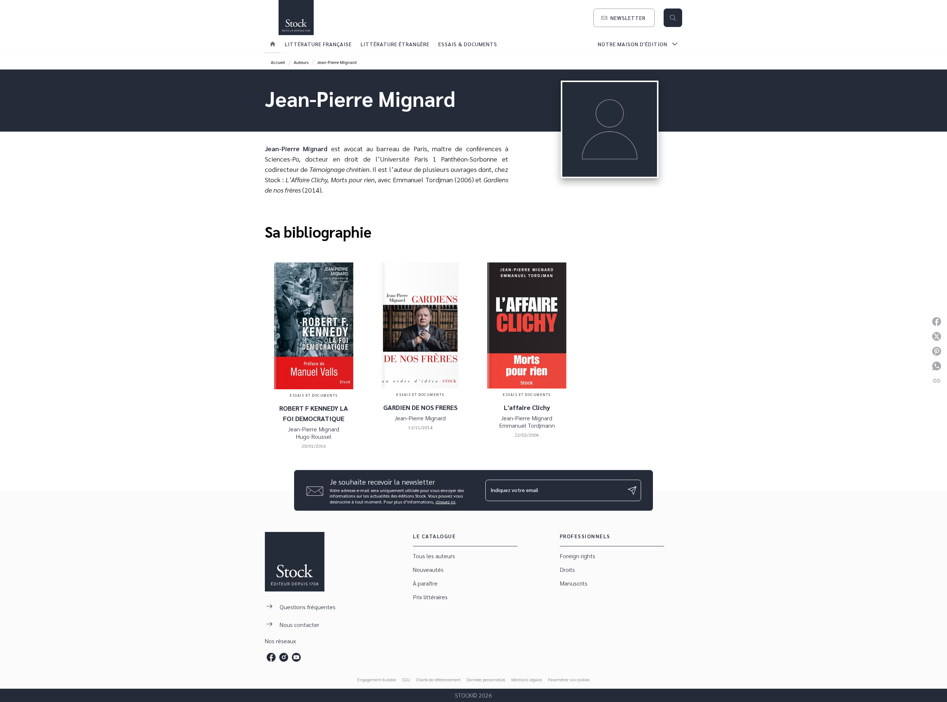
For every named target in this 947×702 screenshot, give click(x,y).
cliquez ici (445, 502)
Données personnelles (485, 679)
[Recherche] (673, 18)
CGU (406, 679)
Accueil (278, 62)
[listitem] (271, 657)
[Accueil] (296, 17)
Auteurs (301, 62)
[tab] (272, 44)
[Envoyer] (632, 490)
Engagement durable (376, 679)
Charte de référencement (438, 679)
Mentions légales (526, 679)
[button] (624, 18)
